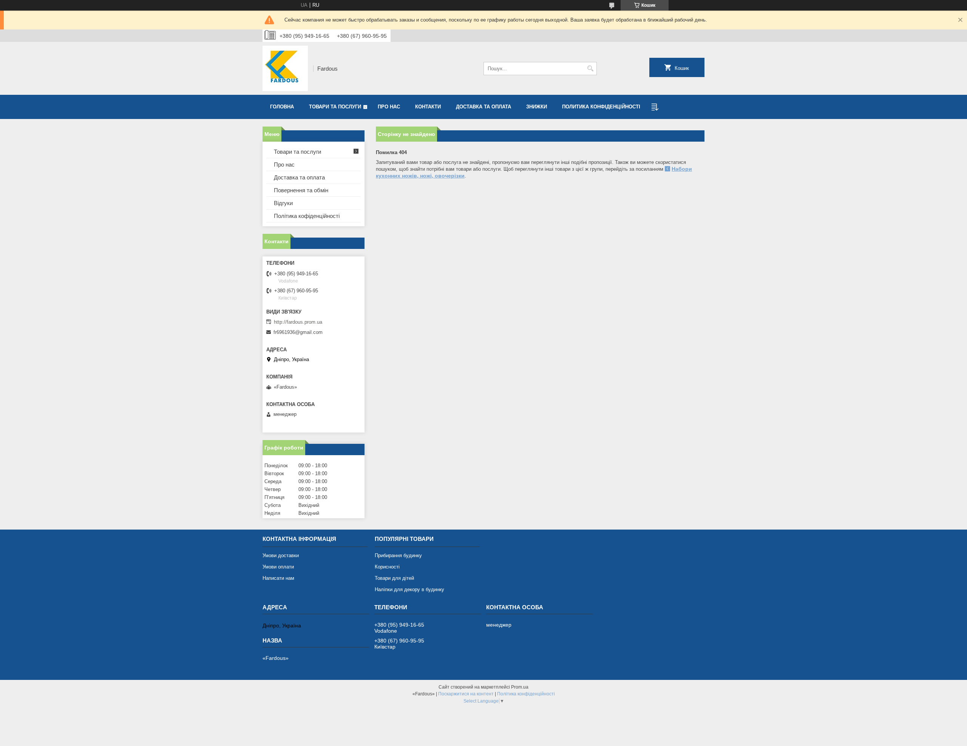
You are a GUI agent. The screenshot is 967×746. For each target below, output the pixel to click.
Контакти (428, 107)
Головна (282, 107)
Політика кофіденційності (307, 216)
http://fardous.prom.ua (298, 322)
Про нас (389, 107)
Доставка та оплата (483, 107)
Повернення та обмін (301, 190)
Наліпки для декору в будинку (409, 589)
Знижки (536, 107)
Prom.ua (519, 687)
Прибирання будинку (398, 555)
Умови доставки (281, 555)
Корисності (387, 567)
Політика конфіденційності (526, 694)
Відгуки (283, 203)
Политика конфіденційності (601, 107)
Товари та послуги (335, 107)
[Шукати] (590, 68)
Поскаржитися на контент (466, 694)
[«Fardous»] (285, 68)
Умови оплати (278, 567)
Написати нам (278, 578)
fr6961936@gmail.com (298, 332)
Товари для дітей (394, 578)
